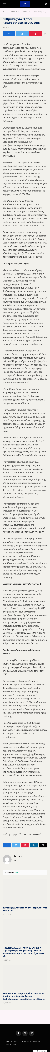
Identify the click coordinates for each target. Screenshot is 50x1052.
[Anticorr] (25, 4)
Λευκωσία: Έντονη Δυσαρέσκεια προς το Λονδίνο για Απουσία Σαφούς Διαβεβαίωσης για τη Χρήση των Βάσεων (24, 996)
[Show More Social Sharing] (45, 33)
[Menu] (4, 4)
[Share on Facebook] (9, 33)
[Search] (46, 4)
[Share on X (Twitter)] (22, 33)
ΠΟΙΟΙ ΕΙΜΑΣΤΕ (12, 1044)
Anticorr (18, 856)
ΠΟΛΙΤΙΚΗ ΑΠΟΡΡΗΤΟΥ (31, 1042)
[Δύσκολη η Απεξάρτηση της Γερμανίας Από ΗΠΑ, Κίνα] (25, 891)
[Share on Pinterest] (35, 33)
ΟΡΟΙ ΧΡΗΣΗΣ (11, 1042)
